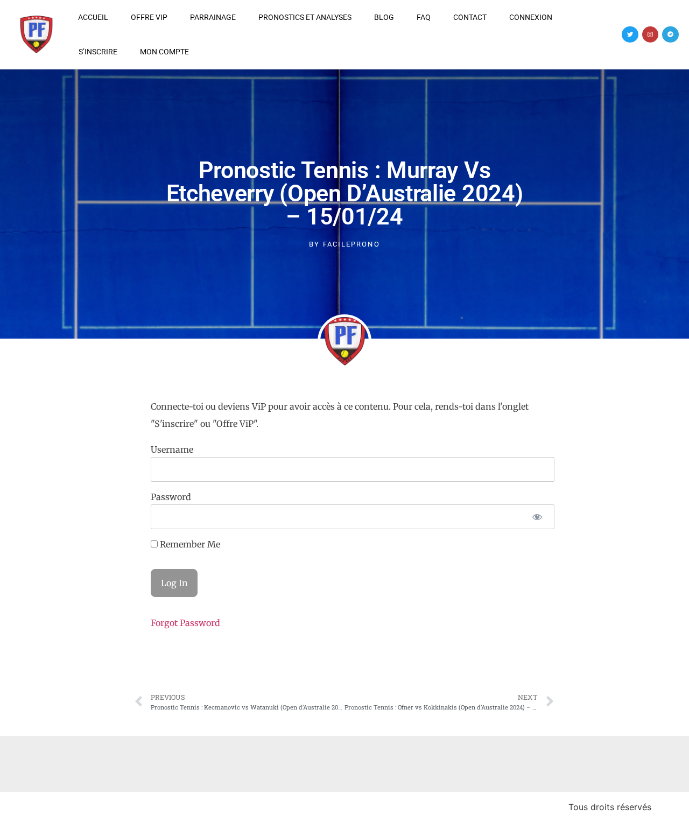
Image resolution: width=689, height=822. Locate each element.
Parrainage (213, 17)
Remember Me (189, 544)
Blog (384, 17)
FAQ (424, 17)
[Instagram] (650, 34)
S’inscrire (98, 51)
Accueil (93, 17)
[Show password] (536, 516)
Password (171, 496)
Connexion (530, 17)
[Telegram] (670, 34)
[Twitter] (630, 34)
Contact (470, 17)
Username (172, 449)
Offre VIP (149, 17)
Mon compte (164, 51)
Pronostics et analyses (304, 17)
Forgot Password (185, 622)
